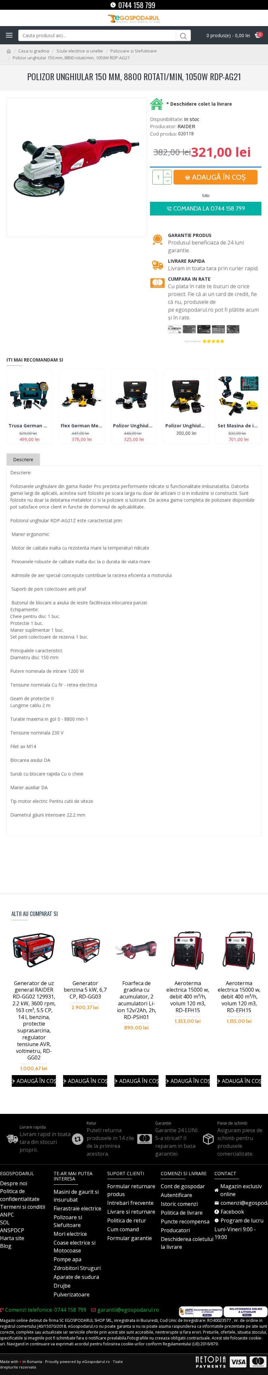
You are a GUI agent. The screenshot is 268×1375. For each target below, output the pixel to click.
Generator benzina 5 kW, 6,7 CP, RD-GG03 (85, 990)
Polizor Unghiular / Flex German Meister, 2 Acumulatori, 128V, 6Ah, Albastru (134, 426)
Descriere (23, 459)
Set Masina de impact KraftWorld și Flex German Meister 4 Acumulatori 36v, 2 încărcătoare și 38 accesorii (239, 426)
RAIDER (186, 126)
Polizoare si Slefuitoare (133, 51)
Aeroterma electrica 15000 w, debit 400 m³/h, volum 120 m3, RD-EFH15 (187, 997)
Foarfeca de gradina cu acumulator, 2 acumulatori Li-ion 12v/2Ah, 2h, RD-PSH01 (136, 1000)
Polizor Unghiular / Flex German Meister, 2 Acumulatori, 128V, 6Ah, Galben (186, 426)
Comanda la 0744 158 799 (209, 208)
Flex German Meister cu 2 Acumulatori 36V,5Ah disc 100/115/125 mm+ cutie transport (82, 426)
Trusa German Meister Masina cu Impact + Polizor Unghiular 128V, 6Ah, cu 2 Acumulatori (29, 426)
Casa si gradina (33, 51)
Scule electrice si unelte (80, 51)
